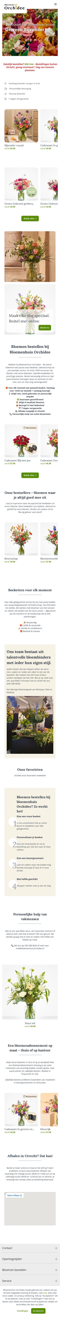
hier (45, 1293)
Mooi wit (30, 1023)
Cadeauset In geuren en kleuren (18, 1129)
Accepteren (38, 1311)
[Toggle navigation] (55, 4)
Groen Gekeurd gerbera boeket (18, 203)
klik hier (29, 64)
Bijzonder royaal (14, 145)
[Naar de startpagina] (14, 6)
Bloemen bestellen (14, 1270)
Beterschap (11, 558)
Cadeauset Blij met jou (17, 460)
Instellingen (22, 1311)
